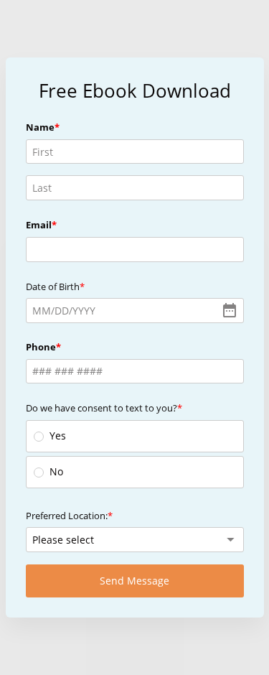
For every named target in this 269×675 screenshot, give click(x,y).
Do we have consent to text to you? (101, 407)
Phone (41, 346)
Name (40, 127)
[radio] (39, 437)
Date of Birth (53, 286)
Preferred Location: (67, 515)
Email (39, 224)
